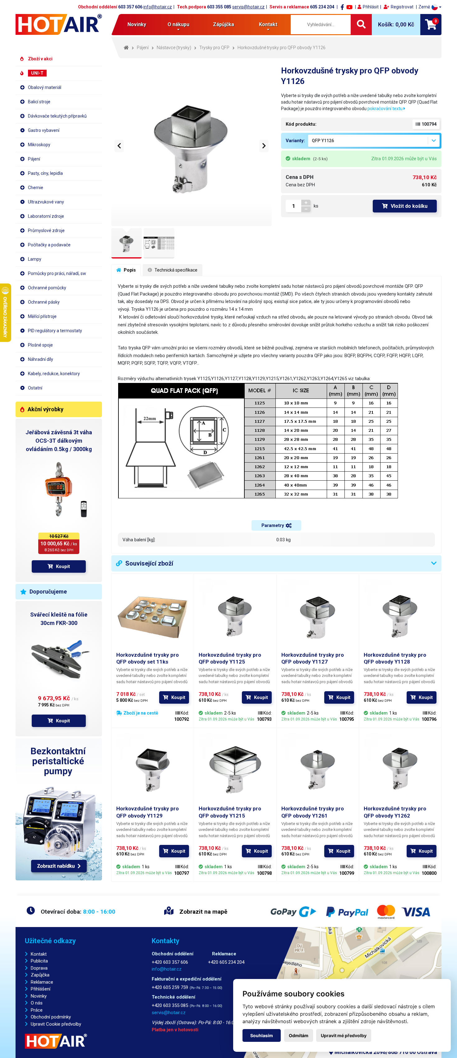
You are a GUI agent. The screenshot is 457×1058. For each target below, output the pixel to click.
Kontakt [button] (268, 24)
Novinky (136, 24)
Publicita (39, 961)
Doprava (39, 968)
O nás (37, 1003)
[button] (429, 7)
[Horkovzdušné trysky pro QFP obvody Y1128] (400, 614)
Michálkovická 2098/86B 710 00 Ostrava (385, 1052)
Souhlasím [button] (261, 1035)
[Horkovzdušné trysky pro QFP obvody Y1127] (317, 614)
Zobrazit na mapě (202, 911)
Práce (37, 1010)
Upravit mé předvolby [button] (344, 1035)
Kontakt (39, 954)
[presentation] (119, 146)
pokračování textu (385, 108)
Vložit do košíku (409, 206)
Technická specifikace (175, 270)
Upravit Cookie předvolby (56, 1024)
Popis (129, 270)
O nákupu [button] (178, 24)
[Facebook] (342, 6)
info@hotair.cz (157, 6)
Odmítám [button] (298, 1035)
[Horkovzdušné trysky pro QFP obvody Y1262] (400, 768)
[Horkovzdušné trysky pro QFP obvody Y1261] (317, 768)
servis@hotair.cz (248, 6)
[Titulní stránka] (59, 24)
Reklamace (42, 982)
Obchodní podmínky (51, 1017)
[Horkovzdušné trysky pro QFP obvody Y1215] (235, 768)
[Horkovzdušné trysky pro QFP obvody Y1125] (235, 614)
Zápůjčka (223, 24)
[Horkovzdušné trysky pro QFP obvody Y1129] (152, 768)
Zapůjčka (40, 975)
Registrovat (402, 6)
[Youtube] (349, 6)
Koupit (63, 566)
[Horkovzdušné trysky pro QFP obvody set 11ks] (152, 614)
